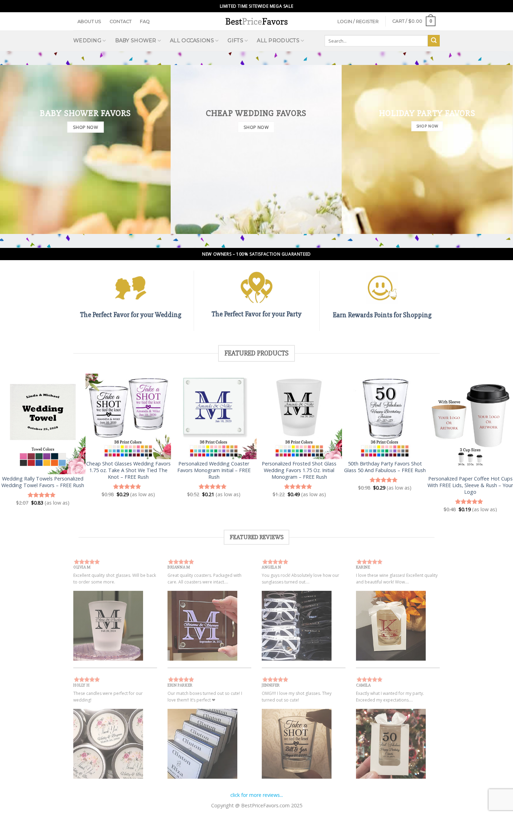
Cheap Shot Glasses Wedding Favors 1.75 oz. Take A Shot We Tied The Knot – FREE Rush (128, 470)
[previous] (19, 443)
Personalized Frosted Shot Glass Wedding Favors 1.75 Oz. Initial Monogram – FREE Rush (299, 470)
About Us (89, 21)
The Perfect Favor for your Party (256, 314)
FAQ (145, 21)
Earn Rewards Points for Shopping (382, 314)
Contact (121, 21)
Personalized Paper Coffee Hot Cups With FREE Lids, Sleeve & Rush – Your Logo (470, 485)
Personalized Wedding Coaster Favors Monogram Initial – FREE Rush (214, 470)
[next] (494, 443)
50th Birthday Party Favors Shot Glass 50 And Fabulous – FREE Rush (385, 467)
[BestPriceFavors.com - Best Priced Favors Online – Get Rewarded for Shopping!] (256, 21)
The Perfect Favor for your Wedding (130, 314)
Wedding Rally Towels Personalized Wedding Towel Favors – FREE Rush (42, 482)
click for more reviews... (256, 795)
